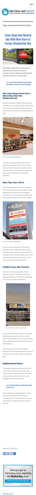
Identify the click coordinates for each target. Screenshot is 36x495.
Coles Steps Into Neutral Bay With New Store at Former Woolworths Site (18, 39)
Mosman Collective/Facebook (15, 157)
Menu (31, 4)
